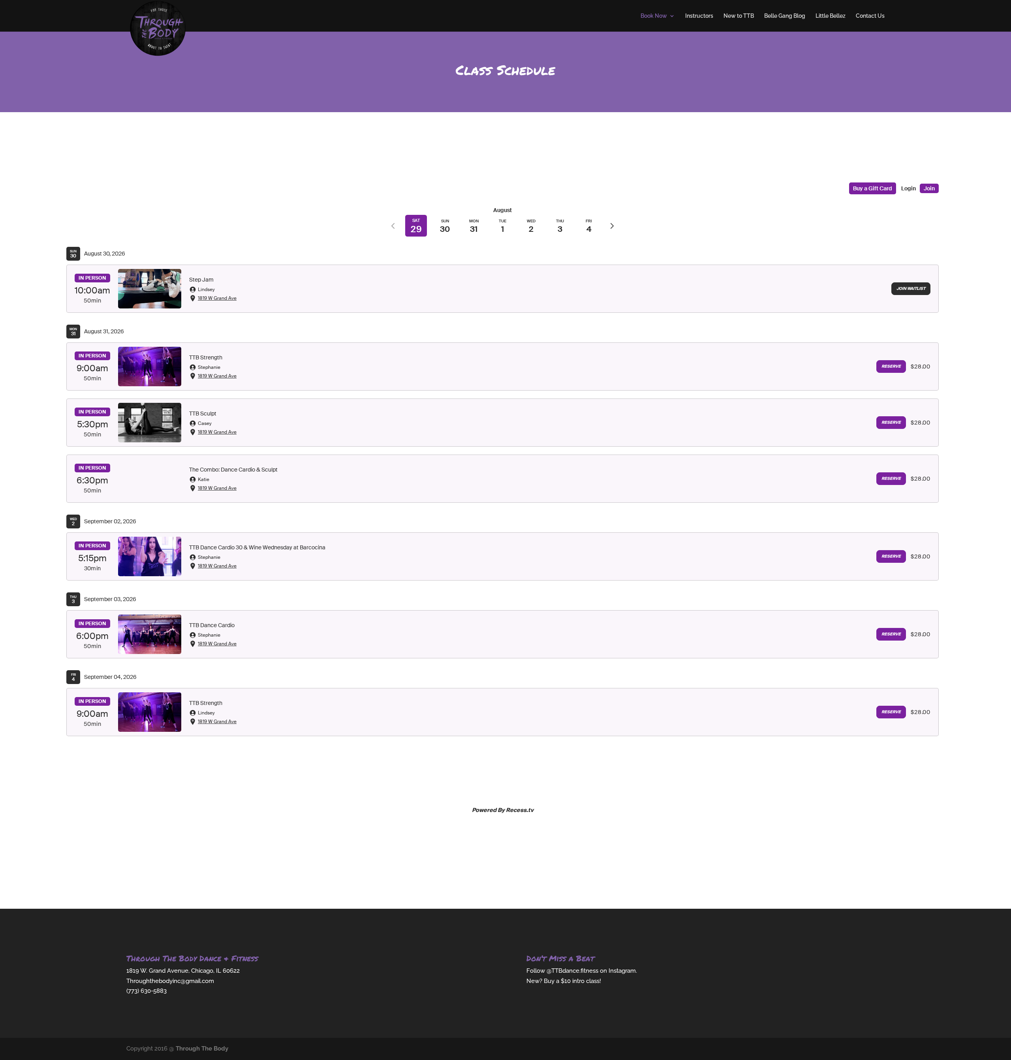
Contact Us (870, 16)
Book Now (654, 16)
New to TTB (738, 16)
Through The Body (202, 1048)
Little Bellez (831, 16)
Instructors (699, 16)
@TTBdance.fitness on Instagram (591, 970)
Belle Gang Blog (784, 16)
